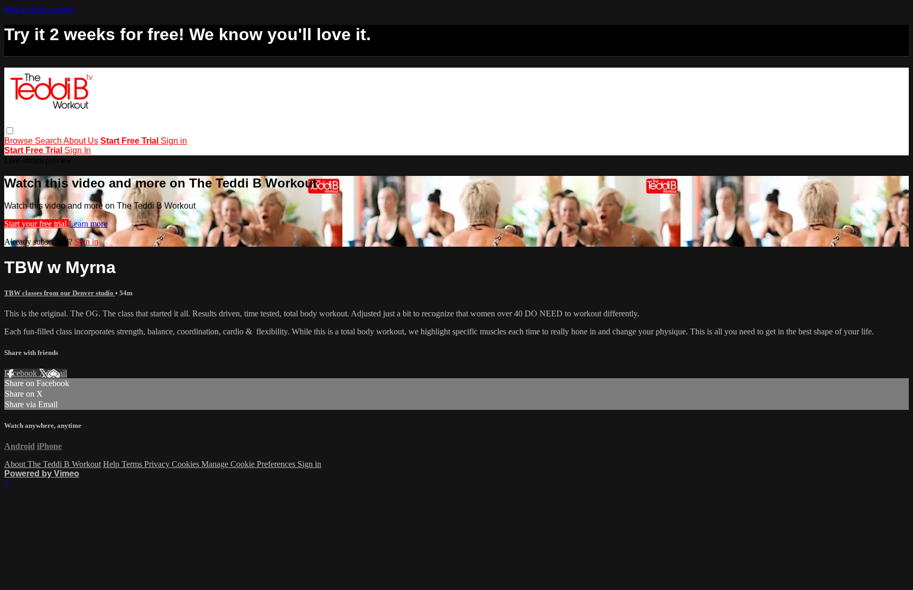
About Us (80, 140)
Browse (19, 140)
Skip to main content (38, 8)
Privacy (158, 464)
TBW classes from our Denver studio (59, 293)
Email (57, 373)
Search (49, 140)
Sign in (174, 140)
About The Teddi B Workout (52, 464)
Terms (133, 464)
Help (112, 464)
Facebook (21, 373)
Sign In (77, 150)
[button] (9, 130)
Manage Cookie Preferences (249, 464)
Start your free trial (36, 223)
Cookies (186, 464)
